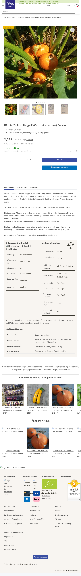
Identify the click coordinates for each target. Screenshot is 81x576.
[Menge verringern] (6, 160)
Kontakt (58, 510)
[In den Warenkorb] (6, 24)
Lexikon (33, 515)
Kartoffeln (69, 266)
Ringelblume (62, 273)
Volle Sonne (61, 283)
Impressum (8, 536)
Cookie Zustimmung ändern (63, 525)
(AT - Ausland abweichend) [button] (24, 151)
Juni (22, 287)
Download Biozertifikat (47, 497)
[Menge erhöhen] (36, 160)
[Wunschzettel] (59, 6)
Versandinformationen (13, 519)
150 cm (59, 258)
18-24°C (60, 303)
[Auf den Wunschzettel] (72, 29)
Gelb (22, 268)
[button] (54, 6)
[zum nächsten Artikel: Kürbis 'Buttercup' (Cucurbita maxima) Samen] (74, 17)
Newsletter (34, 523)
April (63, 295)
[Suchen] (76, 11)
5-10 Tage (60, 288)
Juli (26, 287)
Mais (66, 277)
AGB (5, 541)
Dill (58, 266)
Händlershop (35, 510)
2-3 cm (59, 251)
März (58, 295)
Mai (58, 311)
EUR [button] (46, 6)
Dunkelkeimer (25, 273)
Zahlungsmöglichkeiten (13, 515)
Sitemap (58, 519)
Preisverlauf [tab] (34, 187)
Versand (29, 139)
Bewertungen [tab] (22, 187)
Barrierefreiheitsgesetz (13, 523)
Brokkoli (60, 277)
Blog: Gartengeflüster (38, 519)
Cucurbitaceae (26, 254)
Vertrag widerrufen (40, 557)
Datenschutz (9, 545)
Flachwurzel (25, 261)
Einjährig (23, 280)
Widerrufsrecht (10, 549)
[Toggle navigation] (3, 4)
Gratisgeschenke (61, 515)
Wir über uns (9, 510)
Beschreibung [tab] (9, 187)
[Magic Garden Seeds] (10, 6)
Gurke (62, 266)
